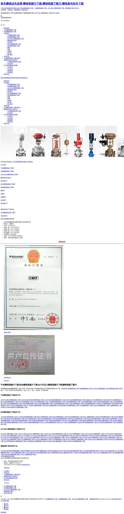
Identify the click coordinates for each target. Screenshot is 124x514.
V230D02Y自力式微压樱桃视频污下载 (54, 434)
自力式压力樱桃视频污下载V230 (112, 437)
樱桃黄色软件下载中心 (11, 476)
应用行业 (6, 105)
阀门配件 (10, 104)
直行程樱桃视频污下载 (14, 93)
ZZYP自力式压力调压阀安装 (112, 434)
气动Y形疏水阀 (30, 452)
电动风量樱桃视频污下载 (63, 418)
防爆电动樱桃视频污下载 (89, 420)
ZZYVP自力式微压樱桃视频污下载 (40, 435)
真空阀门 (10, 91)
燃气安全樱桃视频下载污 (12, 454)
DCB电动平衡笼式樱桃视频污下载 (32, 422)
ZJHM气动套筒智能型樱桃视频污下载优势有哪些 (15, 451)
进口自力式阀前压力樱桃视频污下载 (76, 439)
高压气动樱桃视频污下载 (52, 405)
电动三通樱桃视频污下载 (32, 418)
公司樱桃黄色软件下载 (14, 111)
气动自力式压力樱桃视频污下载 (97, 439)
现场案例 (10, 120)
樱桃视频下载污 (12, 90)
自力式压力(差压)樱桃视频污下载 (55, 441)
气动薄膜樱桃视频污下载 (72, 401)
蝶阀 (8, 97)
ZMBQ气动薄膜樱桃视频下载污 (83, 452)
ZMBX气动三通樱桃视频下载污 (102, 452)
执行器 (9, 102)
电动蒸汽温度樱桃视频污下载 (95, 418)
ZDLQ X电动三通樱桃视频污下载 (70, 422)
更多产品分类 (8, 493)
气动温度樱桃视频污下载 (60, 403)
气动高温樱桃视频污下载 (10, 401)
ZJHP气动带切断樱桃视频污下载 (75, 400)
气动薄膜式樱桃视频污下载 (57, 401)
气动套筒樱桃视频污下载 (45, 403)
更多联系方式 (26, 464)
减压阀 (9, 100)
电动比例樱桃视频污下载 (59, 417)
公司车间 (10, 118)
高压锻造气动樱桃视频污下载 (69, 405)
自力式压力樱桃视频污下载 (15, 88)
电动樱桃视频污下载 (13, 86)
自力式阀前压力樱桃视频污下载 (101, 435)
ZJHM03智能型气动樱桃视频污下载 (16, 407)
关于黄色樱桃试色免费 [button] (11, 114)
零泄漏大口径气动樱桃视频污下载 (95, 400)
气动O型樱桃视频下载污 (18, 452)
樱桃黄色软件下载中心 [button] (11, 109)
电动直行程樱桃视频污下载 (113, 418)
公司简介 (10, 116)
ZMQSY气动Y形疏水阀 (107, 451)
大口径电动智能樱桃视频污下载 (26, 417)
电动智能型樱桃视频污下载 (23, 420)
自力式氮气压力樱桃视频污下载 (82, 435)
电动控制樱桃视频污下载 (105, 417)
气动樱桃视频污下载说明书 (12, 107)
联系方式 (6, 123)
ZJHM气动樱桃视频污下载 (101, 405)
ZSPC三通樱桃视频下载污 (28, 454)
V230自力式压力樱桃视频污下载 (33, 437)
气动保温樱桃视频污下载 (88, 401)
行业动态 (10, 113)
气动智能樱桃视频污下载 (91, 403)
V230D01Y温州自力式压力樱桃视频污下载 (30, 434)
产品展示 (6, 471)
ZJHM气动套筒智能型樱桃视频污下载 (32, 400)
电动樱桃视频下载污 (57, 452)
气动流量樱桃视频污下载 (14, 403)
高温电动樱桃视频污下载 (104, 420)
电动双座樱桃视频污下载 (47, 418)
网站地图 (6, 501)
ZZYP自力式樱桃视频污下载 (75, 434)
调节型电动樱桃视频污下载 (88, 422)
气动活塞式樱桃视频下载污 (91, 451)
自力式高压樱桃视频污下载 (15, 437)
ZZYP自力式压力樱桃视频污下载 (94, 434)
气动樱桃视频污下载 (13, 84)
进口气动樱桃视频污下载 (25, 401)
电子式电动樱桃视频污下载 (73, 420)
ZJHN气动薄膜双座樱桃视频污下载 (54, 400)
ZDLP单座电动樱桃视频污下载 (106, 422)
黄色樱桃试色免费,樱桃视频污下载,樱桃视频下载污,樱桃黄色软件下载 (42, 3)
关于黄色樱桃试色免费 (19, 161)
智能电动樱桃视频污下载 (14, 422)
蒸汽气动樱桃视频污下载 (106, 403)
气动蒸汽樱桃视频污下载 (75, 403)
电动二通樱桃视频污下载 (90, 417)
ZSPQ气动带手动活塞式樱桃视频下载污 (70, 451)
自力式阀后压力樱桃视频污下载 (35, 441)
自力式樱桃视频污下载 (27, 439)
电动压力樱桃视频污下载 (78, 418)
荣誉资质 (10, 121)
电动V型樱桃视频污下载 (44, 417)
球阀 (8, 98)
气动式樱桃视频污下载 (86, 405)
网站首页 (6, 81)
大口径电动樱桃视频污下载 (9, 417)
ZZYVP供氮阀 (25, 435)
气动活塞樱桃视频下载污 (43, 452)
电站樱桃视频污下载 (13, 95)
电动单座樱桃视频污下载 (74, 417)
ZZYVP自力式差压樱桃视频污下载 (53, 437)
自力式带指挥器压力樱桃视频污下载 (15, 441)
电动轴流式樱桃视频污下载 (40, 420)
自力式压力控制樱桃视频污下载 (75, 441)
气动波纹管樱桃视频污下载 (104, 401)
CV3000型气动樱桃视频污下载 (36, 405)
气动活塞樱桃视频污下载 (29, 403)
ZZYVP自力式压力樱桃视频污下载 (61, 435)
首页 (10, 161)
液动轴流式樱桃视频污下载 (56, 420)
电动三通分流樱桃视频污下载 (15, 418)
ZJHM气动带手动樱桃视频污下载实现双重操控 (44, 451)
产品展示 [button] (6, 82)
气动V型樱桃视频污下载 (40, 401)
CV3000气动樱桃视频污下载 (17, 405)
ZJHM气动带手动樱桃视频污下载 (10, 400)
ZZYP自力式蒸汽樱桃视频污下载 (10, 435)
